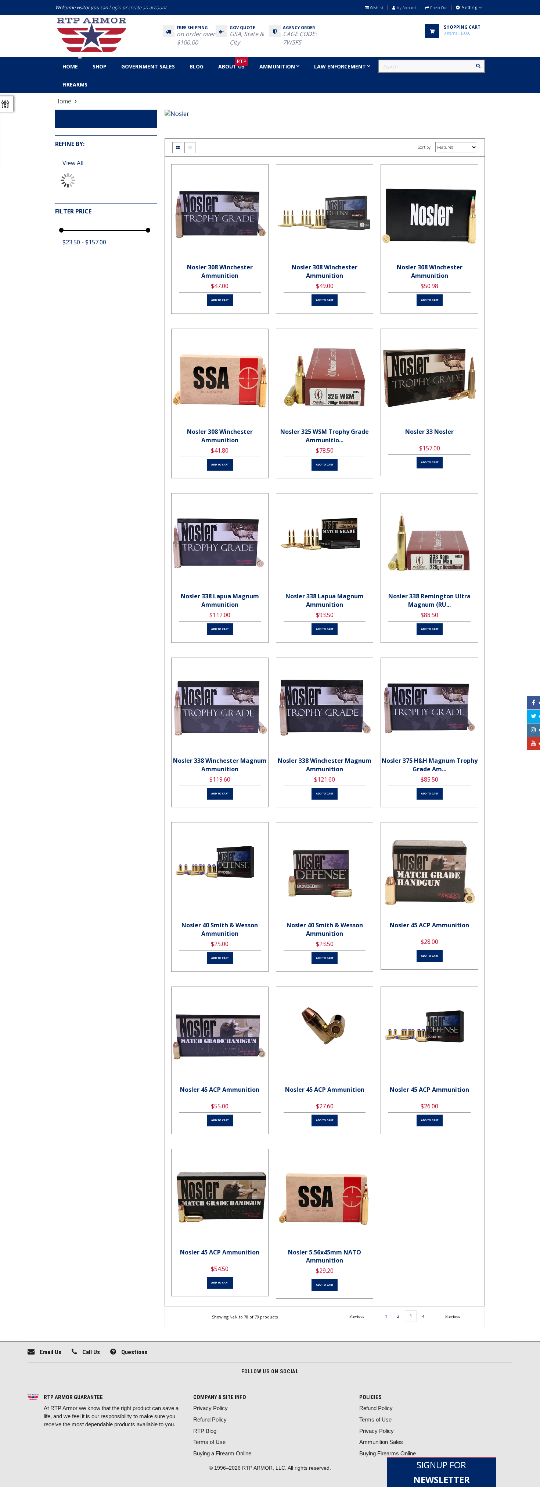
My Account (405, 7)
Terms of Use (209, 1442)
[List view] (189, 147)
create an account (147, 7)
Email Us (49, 1352)
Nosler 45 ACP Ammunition (429, 925)
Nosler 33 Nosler (429, 432)
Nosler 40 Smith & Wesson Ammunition (219, 929)
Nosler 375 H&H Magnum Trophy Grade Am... (430, 765)
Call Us (90, 1352)
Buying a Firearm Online (222, 1453)
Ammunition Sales (381, 1442)
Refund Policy (210, 1419)
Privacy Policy (210, 1408)
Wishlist (376, 7)
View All (72, 163)
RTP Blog (204, 1431)
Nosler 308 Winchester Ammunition (220, 271)
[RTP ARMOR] (33, 1397)
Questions (133, 1352)
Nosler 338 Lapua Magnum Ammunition (220, 600)
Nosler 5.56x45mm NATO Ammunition (324, 1256)
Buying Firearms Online (387, 1453)
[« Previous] (356, 1316)
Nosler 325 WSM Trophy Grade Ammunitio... (324, 436)
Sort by (424, 147)
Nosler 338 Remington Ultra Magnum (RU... (429, 600)
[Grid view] (177, 147)
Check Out (438, 7)
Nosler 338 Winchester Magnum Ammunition (220, 765)
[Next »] (452, 1316)
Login (115, 7)
